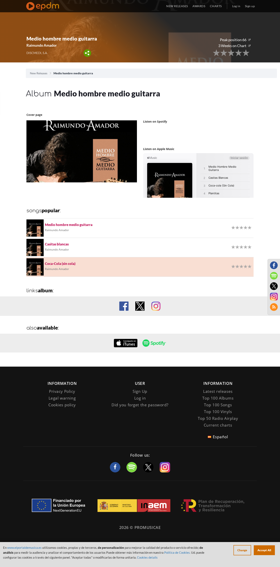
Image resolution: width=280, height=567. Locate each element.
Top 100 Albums (218, 398)
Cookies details (147, 557)
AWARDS (198, 6)
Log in (236, 6)
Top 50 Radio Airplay (218, 418)
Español (220, 436)
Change (242, 550)
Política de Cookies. (177, 552)
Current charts (218, 425)
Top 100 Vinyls (218, 411)
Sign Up (140, 391)
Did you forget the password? (140, 405)
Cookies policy (62, 405)
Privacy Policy (62, 391)
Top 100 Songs (218, 405)
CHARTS (216, 6)
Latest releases (218, 391)
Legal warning (62, 398)
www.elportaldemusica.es (24, 547)
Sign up (250, 6)
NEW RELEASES (177, 6)
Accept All (264, 550)
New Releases (38, 73)
